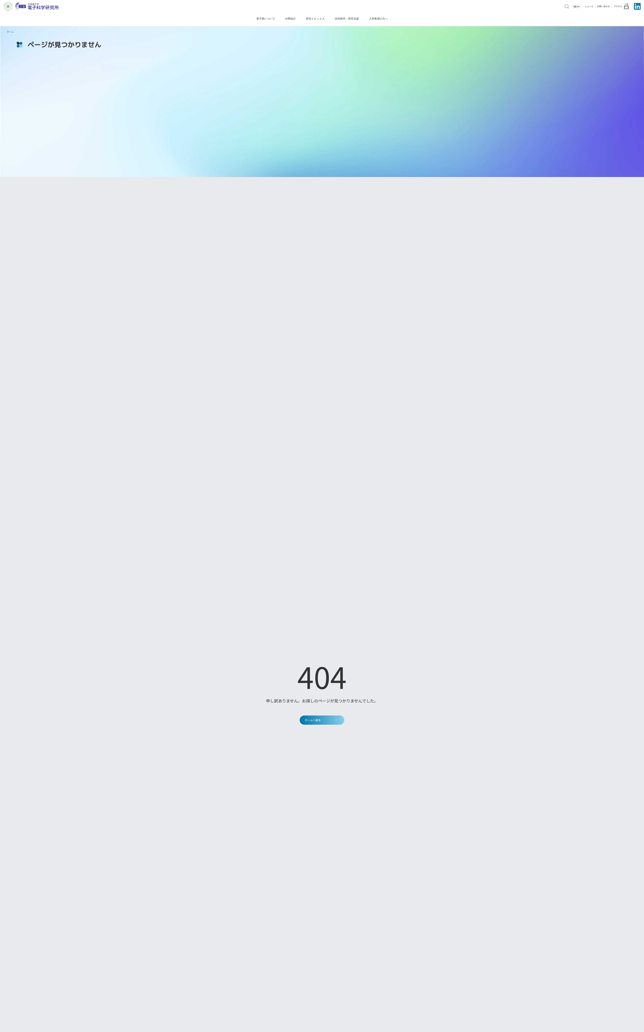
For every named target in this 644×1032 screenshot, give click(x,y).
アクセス (618, 6)
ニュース (589, 6)
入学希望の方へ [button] (378, 18)
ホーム (10, 31)
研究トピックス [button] (315, 18)
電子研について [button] (265, 18)
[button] (566, 6)
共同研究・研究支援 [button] (347, 18)
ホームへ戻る (313, 720)
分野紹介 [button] (290, 18)
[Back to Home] (37, 6)
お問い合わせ (603, 6)
